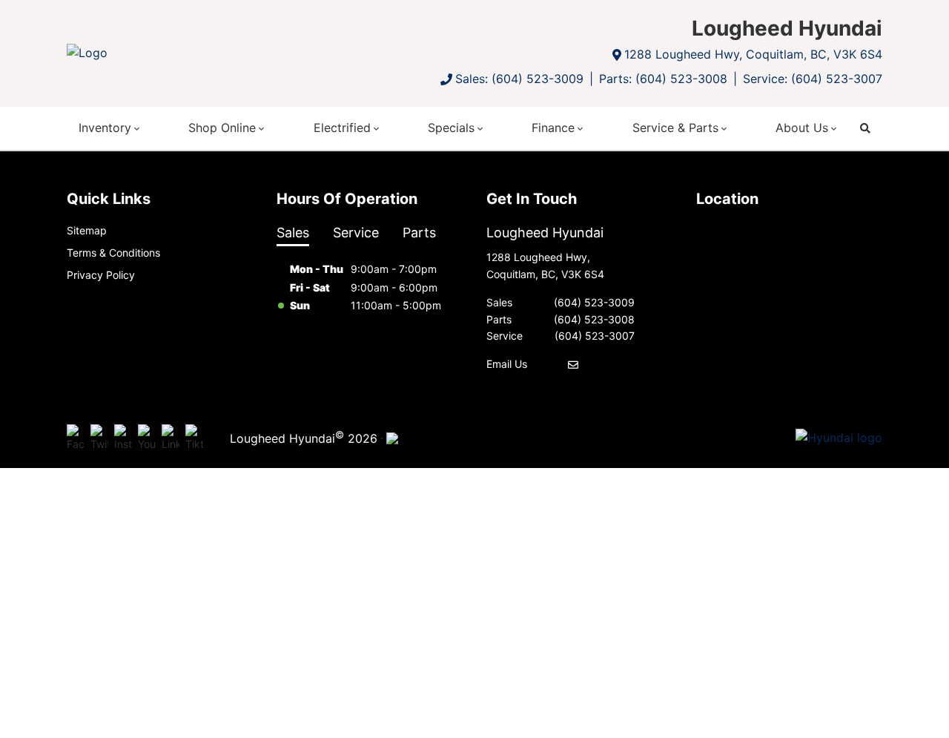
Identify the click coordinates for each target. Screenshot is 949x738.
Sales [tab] (293, 232)
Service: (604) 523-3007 (812, 78)
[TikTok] (194, 438)
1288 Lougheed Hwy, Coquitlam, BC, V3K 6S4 (753, 54)
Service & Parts (675, 127)
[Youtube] (147, 438)
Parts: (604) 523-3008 (663, 78)
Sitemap (87, 230)
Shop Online (222, 127)
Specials (451, 127)
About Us (802, 127)
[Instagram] (123, 438)
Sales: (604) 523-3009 (519, 78)
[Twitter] (99, 438)
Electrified (342, 127)
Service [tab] (356, 232)
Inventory (105, 127)
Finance (553, 127)
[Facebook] (76, 438)
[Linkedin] (170, 438)
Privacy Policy (101, 274)
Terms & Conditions (113, 252)
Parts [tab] (419, 232)
